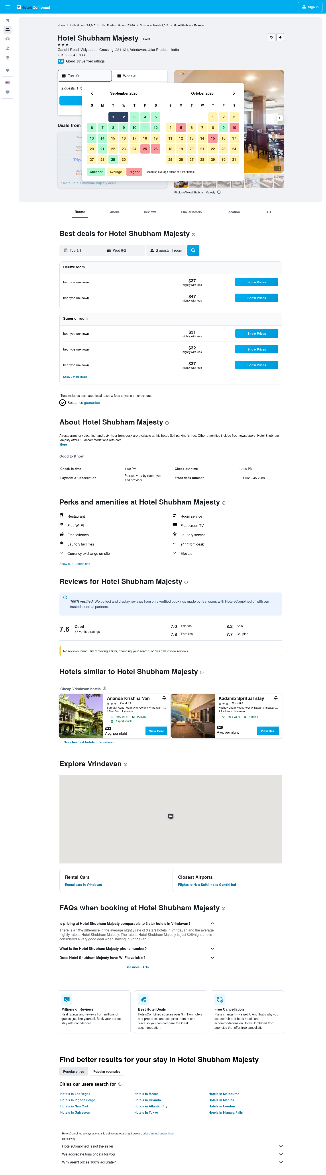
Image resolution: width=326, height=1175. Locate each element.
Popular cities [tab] (73, 1071)
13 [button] (92, 138)
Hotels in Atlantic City (150, 1106)
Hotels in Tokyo (146, 1112)
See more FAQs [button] (137, 967)
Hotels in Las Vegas (75, 1093)
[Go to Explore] (7, 57)
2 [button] (124, 116)
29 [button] (113, 159)
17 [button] (134, 138)
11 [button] (145, 127)
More (63, 444)
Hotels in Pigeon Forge (77, 1100)
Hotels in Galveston (75, 1112)
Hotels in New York (74, 1106)
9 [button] (124, 127)
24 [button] (134, 148)
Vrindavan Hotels (150, 25)
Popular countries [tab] (106, 1071)
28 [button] (102, 159)
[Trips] (7, 70)
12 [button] (156, 127)
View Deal (156, 731)
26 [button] (156, 148)
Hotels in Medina (221, 1100)
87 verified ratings (91, 61)
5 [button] (156, 116)
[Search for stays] (7, 29)
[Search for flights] (7, 20)
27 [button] (92, 159)
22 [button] (113, 148)
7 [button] (103, 127)
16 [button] (124, 138)
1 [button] (113, 116)
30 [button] (124, 159)
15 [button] (113, 138)
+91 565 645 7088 (72, 54)
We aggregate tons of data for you (88, 1154)
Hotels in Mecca (146, 1093)
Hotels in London (222, 1106)
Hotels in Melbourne (224, 1093)
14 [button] (102, 138)
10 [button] (134, 127)
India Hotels (77, 25)
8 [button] (113, 127)
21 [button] (102, 148)
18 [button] (145, 138)
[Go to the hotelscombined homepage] (33, 7)
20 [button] (92, 148)
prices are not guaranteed (158, 1133)
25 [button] (145, 148)
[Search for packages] (7, 48)
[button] (7, 7)
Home (61, 25)
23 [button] (124, 148)
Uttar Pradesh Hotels (113, 25)
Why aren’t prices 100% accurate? (89, 1162)
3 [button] (135, 116)
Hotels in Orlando (147, 1100)
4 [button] (145, 116)
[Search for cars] (7, 39)
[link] (89, 742)
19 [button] (156, 138)
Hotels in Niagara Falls (226, 1112)
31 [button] (234, 159)
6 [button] (92, 127)
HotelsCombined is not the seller (87, 1146)
